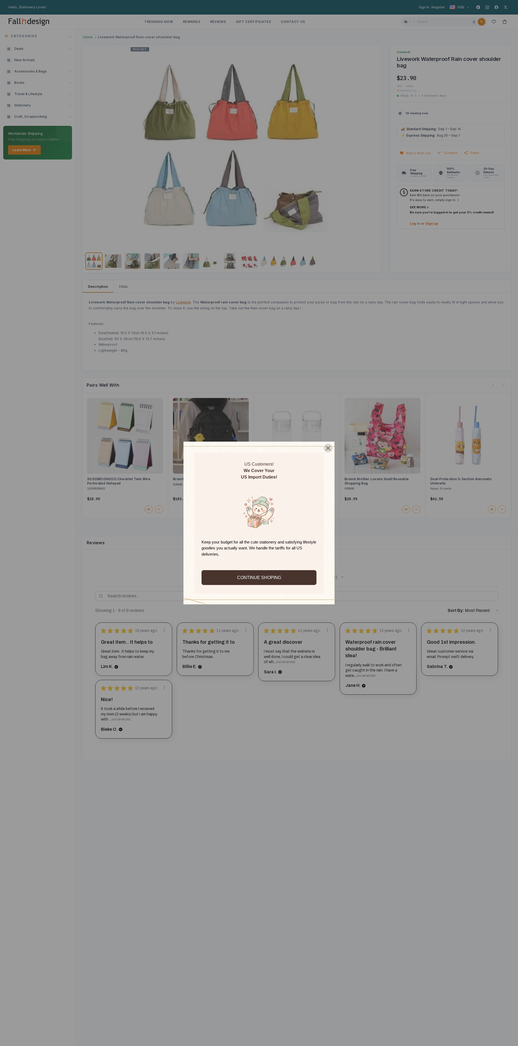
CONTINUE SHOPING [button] (259, 577)
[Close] (328, 448)
